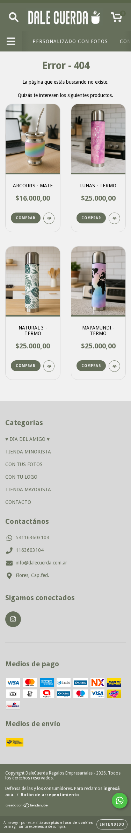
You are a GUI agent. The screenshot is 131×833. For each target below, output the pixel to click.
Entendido (112, 824)
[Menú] (11, 41)
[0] (116, 19)
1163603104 (30, 550)
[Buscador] (13, 17)
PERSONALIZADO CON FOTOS (70, 41)
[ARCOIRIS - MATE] (49, 218)
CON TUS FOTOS (24, 464)
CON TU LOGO (21, 477)
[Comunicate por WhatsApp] (120, 800)
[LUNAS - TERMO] (114, 218)
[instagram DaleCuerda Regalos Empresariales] (13, 619)
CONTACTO (18, 502)
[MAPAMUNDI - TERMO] (114, 366)
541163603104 (32, 537)
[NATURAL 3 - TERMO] (49, 366)
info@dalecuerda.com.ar (41, 562)
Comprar (91, 218)
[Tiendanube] (27, 806)
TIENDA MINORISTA (28, 451)
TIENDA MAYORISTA (28, 489)
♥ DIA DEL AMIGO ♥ (27, 439)
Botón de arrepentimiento (50, 794)
